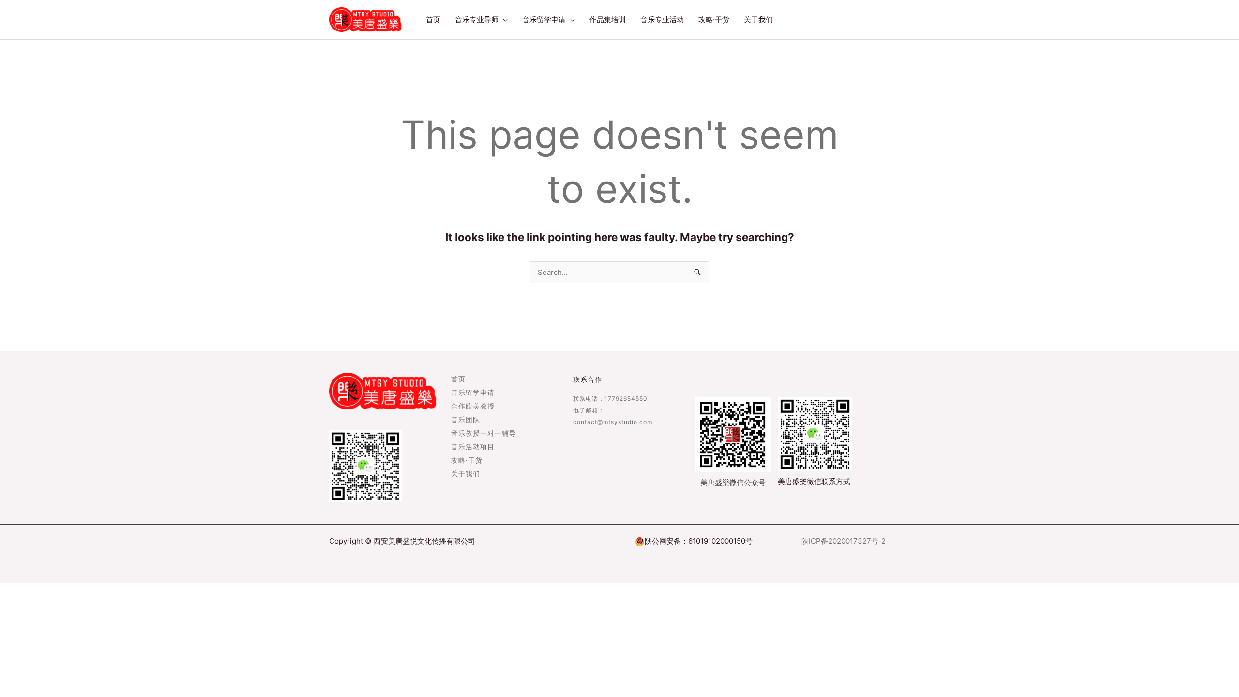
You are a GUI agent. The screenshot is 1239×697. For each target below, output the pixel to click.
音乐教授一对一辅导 (483, 433)
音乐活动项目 (473, 447)
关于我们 (465, 474)
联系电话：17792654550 (610, 398)
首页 (458, 379)
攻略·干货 (467, 460)
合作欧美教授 (473, 406)
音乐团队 (465, 420)
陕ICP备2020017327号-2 (843, 540)
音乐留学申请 (473, 393)
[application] (503, 20)
